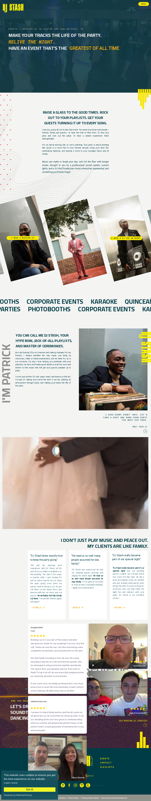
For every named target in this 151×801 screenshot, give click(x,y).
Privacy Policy (73, 798)
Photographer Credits (90, 798)
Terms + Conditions (58, 798)
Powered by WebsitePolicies (18, 795)
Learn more (10, 782)
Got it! (29, 789)
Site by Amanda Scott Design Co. (114, 798)
